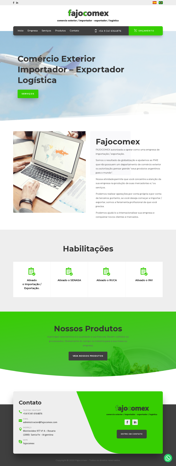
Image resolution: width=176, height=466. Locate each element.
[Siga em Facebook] (13, 3)
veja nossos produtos (88, 356)
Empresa (33, 31)
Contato (74, 31)
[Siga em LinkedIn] (17, 3)
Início (21, 31)
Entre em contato (132, 434)
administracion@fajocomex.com (40, 422)
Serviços (46, 31)
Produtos (60, 31)
